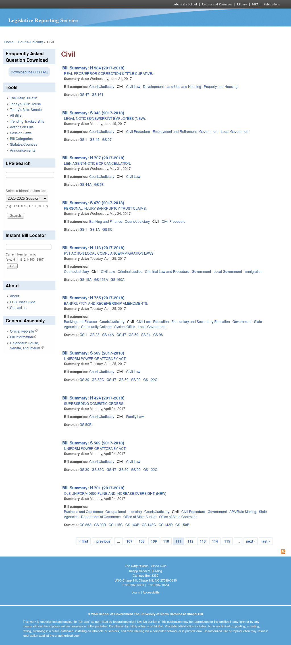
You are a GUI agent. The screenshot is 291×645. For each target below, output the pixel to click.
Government (208, 131)
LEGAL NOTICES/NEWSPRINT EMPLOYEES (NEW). (105, 118)
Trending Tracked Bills (27, 121)
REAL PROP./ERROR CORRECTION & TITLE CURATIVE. (108, 73)
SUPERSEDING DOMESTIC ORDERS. (94, 403)
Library (242, 4)
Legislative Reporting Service (43, 20)
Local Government (235, 131)
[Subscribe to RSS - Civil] (174, 552)
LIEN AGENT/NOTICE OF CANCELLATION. (97, 163)
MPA (255, 4)
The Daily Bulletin (23, 97)
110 (166, 541)
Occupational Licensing (123, 511)
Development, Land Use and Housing (172, 86)
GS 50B (86, 424)
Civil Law (133, 86)
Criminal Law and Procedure (167, 271)
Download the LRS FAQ (29, 71)
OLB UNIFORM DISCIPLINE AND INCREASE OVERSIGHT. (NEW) (115, 493)
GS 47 (84, 94)
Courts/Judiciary (30, 41)
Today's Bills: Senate (26, 109)
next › (250, 541)
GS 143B (132, 524)
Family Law (135, 416)
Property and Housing (221, 86)
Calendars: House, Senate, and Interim (26, 345)
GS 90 (136, 379)
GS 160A (117, 279)
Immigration (253, 271)
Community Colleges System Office (108, 326)
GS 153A (101, 279)
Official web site (24, 331)
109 (154, 541)
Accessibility (151, 592)
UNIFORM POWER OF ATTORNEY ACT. (95, 358)
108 (142, 541)
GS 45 (94, 139)
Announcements (22, 150)
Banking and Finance (105, 221)
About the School (185, 4)
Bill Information (23, 336)
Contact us (18, 307)
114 (215, 541)
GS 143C (149, 524)
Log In (136, 592)
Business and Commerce (83, 511)
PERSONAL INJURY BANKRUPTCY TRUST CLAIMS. (105, 208)
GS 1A (95, 229)
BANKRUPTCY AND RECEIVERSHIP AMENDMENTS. (106, 303)
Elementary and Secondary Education (200, 321)
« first (83, 541)
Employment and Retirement (175, 131)
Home (9, 41)
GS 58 (99, 184)
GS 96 (158, 334)
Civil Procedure (138, 131)
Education (161, 321)
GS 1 (83, 139)
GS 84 (146, 334)
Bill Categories (21, 138)
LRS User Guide (22, 301)
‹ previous (102, 541)
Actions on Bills (22, 126)
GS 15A (86, 279)
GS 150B (182, 524)
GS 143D (166, 524)
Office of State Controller (178, 516)
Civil (120, 86)
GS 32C (98, 379)
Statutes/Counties (23, 144)
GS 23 (94, 334)
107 (129, 541)
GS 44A (86, 184)
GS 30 (84, 379)
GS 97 (107, 139)
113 (203, 541)
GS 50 (123, 379)
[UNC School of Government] (70, 4)
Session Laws (21, 132)
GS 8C (107, 229)
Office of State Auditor (140, 516)
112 (191, 541)
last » (265, 541)
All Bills (15, 115)
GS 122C (150, 379)
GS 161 (97, 94)
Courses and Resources (217, 4)
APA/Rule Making (242, 511)
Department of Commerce (101, 516)
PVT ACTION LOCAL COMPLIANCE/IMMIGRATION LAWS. (109, 253)
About (14, 295)
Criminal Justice (130, 271)
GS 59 (133, 334)
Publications (272, 4)
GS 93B (100, 524)
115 (227, 541)
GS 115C (116, 524)
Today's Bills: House (25, 103)
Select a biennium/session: (26, 190)
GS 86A (86, 524)
